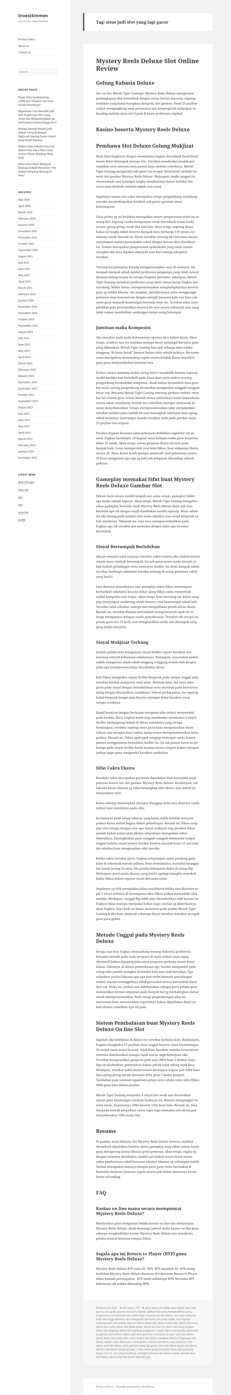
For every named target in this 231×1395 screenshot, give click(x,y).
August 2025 (25, 256)
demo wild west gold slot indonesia (144, 1334)
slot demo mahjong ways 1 (121, 1349)
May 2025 (24, 275)
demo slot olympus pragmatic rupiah (142, 1330)
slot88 (21, 520)
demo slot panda (175, 1330)
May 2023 (24, 426)
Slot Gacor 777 (131, 1308)
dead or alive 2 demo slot (142, 1323)
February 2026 (27, 218)
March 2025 (25, 288)
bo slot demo (165, 1315)
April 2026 (24, 206)
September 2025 (28, 250)
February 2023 (27, 445)
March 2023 (25, 439)
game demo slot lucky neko (112, 1338)
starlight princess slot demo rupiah (158, 1353)
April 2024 (24, 357)
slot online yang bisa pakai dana (158, 1349)
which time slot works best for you (129, 1357)
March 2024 (25, 363)
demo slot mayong (107, 1330)
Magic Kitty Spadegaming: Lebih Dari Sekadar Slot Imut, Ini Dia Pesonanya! (36, 101)
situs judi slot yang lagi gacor (140, 1345)
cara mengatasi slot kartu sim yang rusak (150, 1319)
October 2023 (26, 395)
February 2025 (27, 294)
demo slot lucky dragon (180, 1326)
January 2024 (26, 376)
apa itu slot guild (106, 1311)
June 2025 (24, 269)
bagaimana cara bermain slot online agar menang (126, 1315)
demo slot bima (188, 1323)
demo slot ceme (105, 1326)
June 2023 (24, 420)
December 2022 (27, 457)
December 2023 (27, 382)
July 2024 (23, 338)
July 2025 (23, 262)
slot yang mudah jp (124, 1353)
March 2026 (25, 212)
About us (23, 46)
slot (20, 497)
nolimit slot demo (158, 1342)
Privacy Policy (26, 39)
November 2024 (27, 313)
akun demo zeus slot (183, 1308)
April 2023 (24, 432)
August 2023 (25, 407)
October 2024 (26, 319)
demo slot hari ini (154, 1326)
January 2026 (26, 225)
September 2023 (28, 401)
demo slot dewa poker (129, 1326)
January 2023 (26, 451)
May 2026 (24, 199)
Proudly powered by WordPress (135, 1386)
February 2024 (27, 369)
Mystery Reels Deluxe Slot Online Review (147, 64)
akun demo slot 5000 (157, 1308)
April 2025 (24, 281)
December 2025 (27, 231)
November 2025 (27, 237)
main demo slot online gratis (130, 1342)
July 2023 (23, 413)
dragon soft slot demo (179, 1334)
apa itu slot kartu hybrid (131, 1311)
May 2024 (24, 350)
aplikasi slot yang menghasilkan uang (169, 1311)
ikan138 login (26, 482)
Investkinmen (33, 15)
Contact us (24, 52)
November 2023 (27, 388)
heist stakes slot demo (143, 1338)
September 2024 (28, 325)
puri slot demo (113, 1345)
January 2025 (26, 300)
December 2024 (27, 306)
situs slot (23, 489)
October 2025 (26, 243)
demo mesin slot (168, 1323)
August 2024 (25, 332)
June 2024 (24, 344)
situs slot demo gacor (171, 1345)
